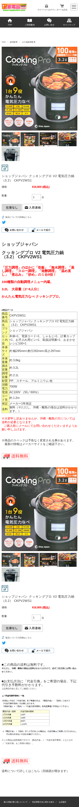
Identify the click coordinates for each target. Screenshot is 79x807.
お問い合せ (49, 25)
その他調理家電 (28, 42)
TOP (10, 25)
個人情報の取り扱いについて (16, 802)
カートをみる (61, 10)
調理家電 (14, 42)
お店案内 (62, 802)
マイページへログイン (46, 10)
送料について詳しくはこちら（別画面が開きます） (35, 771)
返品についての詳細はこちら (18, 217)
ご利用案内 (30, 25)
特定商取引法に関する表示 (43, 802)
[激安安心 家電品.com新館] (14, 10)
